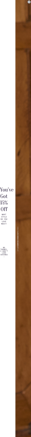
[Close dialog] (29, 2)
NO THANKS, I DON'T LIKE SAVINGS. (4, 249)
